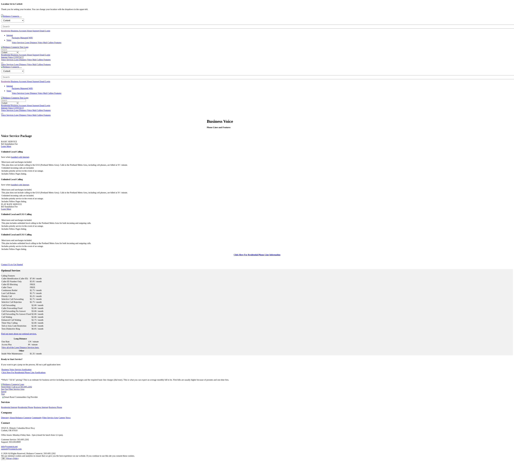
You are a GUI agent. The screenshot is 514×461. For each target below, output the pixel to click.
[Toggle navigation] (2, 62)
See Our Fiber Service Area (12, 389)
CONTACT (18, 57)
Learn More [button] (6, 146)
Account (23, 31)
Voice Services (18, 42)
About (29, 31)
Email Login (45, 31)
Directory (5, 418)
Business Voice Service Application (16, 369)
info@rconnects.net (9, 446)
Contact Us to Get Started (12, 264)
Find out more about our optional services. (19, 334)
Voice (10, 57)
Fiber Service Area (50, 418)
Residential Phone (25, 407)
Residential (6, 31)
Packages (16, 38)
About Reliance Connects (20, 418)
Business (15, 31)
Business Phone (55, 407)
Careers (62, 418)
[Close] (2, 14)
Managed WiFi (26, 38)
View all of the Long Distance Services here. (20, 347)
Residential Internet (9, 407)
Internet (4, 57)
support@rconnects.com (11, 449)
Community (37, 418)
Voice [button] (8, 40)
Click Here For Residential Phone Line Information (257, 255)
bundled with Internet (20, 157)
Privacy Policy (12, 458)
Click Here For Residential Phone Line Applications (23, 372)
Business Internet (41, 407)
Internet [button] (9, 35)
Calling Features (54, 42)
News (68, 418)
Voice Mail (43, 42)
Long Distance (31, 42)
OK (3, 459)
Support (36, 31)
